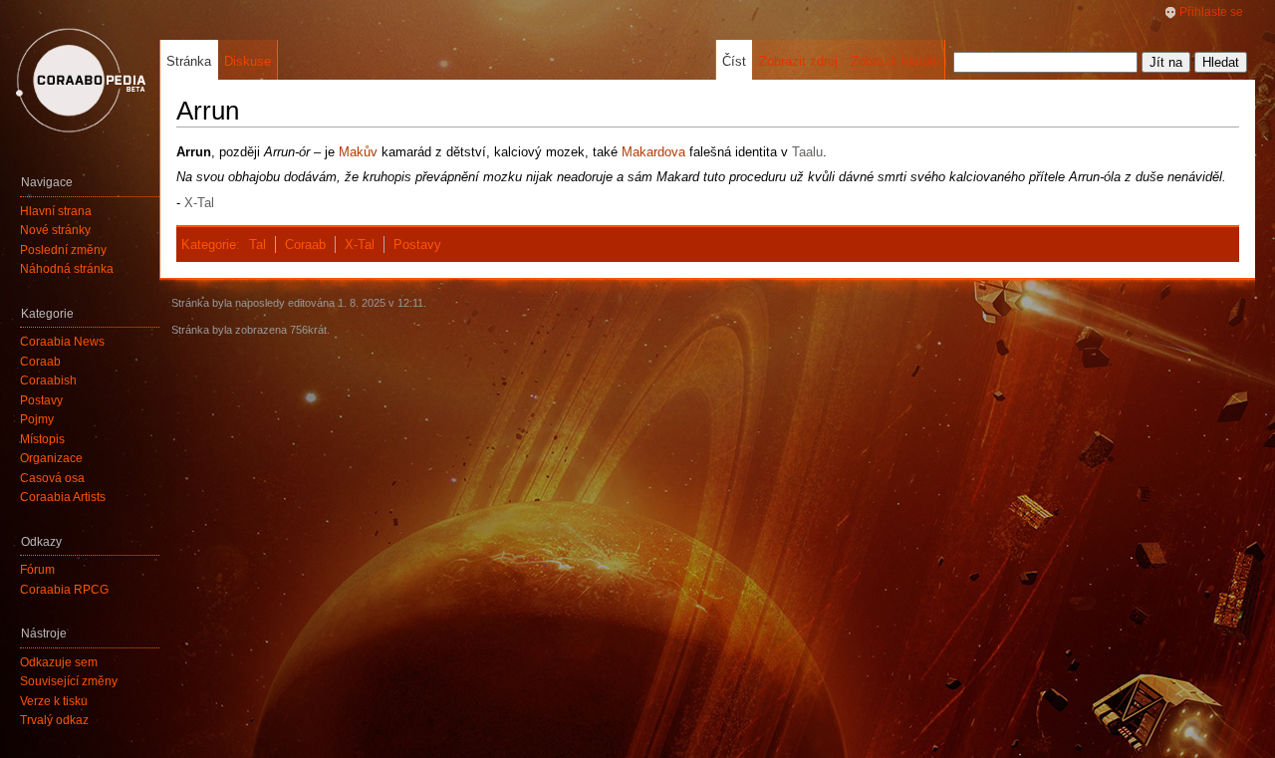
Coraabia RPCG (64, 590)
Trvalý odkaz (54, 720)
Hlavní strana (56, 211)
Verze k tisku (54, 701)
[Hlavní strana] (79, 79)
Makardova (653, 151)
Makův (358, 151)
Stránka (188, 61)
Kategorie (208, 244)
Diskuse (247, 61)
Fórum (37, 570)
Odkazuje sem (59, 662)
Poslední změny (63, 250)
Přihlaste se (1211, 12)
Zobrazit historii (895, 61)
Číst (734, 61)
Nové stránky (55, 230)
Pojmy (37, 419)
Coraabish (48, 380)
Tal (257, 244)
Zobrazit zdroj (798, 61)
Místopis (42, 439)
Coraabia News (62, 342)
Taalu (807, 151)
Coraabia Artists (63, 497)
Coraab (305, 244)
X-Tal (199, 202)
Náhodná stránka (67, 269)
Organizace (51, 458)
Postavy (417, 244)
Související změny (69, 681)
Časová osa (52, 478)
